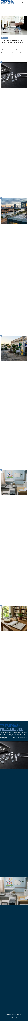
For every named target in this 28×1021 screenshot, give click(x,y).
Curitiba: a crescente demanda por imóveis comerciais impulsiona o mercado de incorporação (12, 43)
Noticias (4, 37)
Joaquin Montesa (7, 52)
